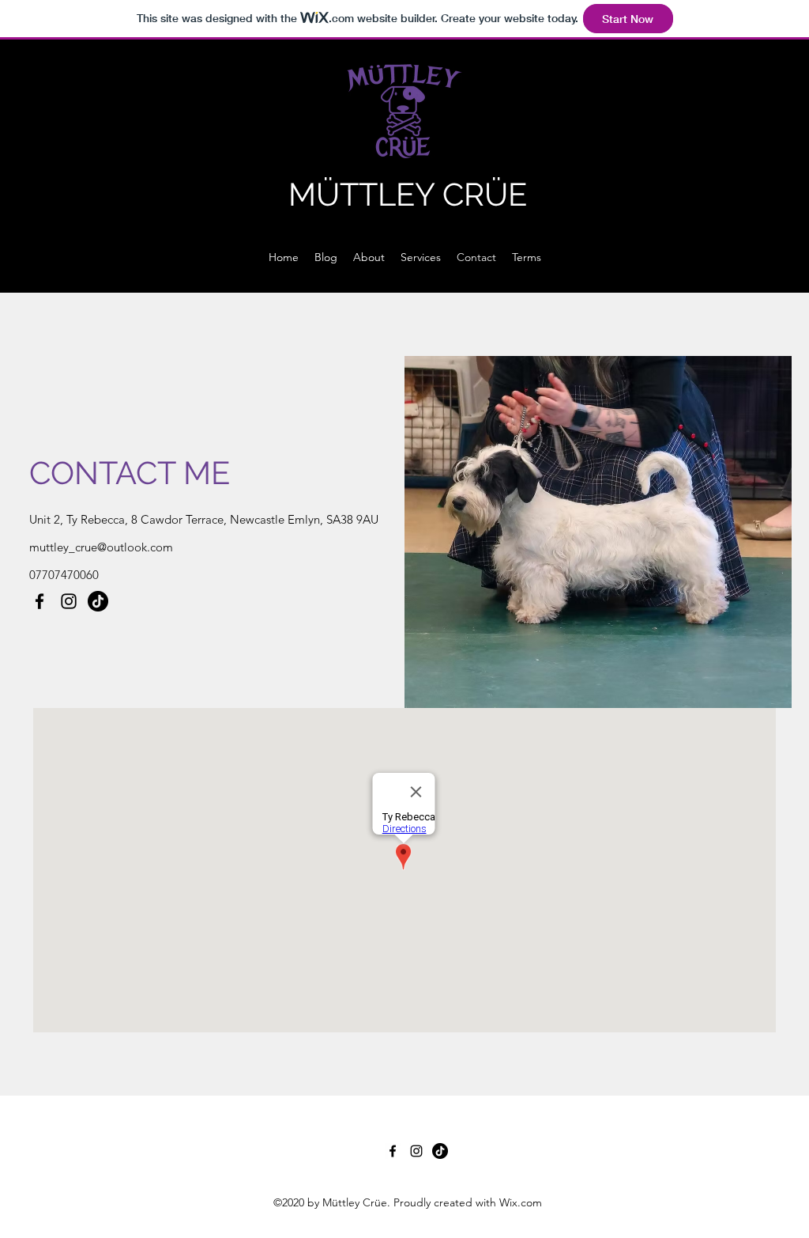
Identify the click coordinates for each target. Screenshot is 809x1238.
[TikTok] (98, 601)
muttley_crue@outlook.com (101, 547)
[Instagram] (68, 601)
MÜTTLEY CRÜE (407, 194)
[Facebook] (39, 601)
